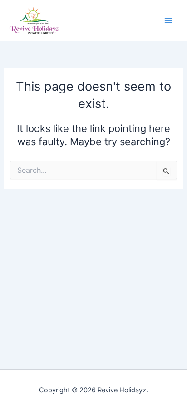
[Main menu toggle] (168, 20)
